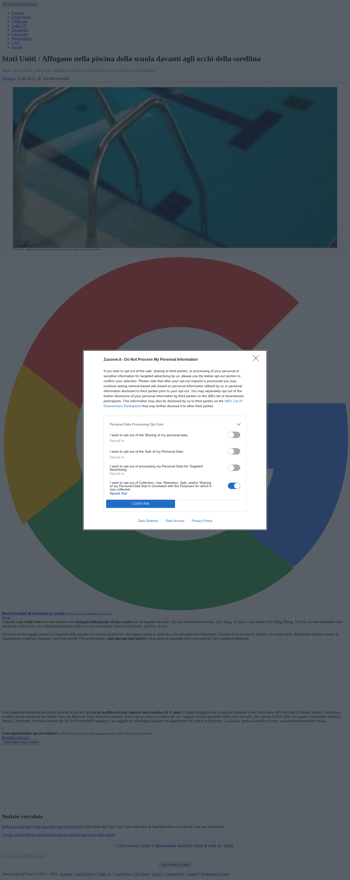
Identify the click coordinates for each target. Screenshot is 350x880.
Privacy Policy (202, 521)
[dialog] (175, 440)
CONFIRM (141, 503)
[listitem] (175, 424)
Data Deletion (148, 521)
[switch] (234, 435)
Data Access (175, 521)
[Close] (257, 359)
